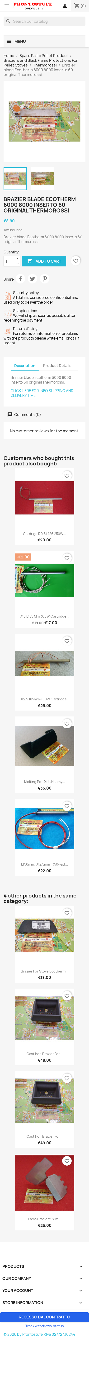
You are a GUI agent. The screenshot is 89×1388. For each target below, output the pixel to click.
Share (20, 278)
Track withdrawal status (44, 1326)
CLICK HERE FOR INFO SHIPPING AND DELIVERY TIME (42, 393)
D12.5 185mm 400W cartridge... (44, 699)
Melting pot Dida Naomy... (44, 781)
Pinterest (44, 278)
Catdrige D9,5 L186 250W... (44, 533)
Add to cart (44, 261)
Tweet (32, 278)
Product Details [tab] (57, 365)
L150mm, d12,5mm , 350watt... (44, 864)
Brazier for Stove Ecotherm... (44, 971)
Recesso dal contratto (44, 1317)
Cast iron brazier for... (44, 1054)
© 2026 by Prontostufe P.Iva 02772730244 (39, 1334)
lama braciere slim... (44, 1219)
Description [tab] (24, 365)
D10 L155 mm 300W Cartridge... (44, 616)
